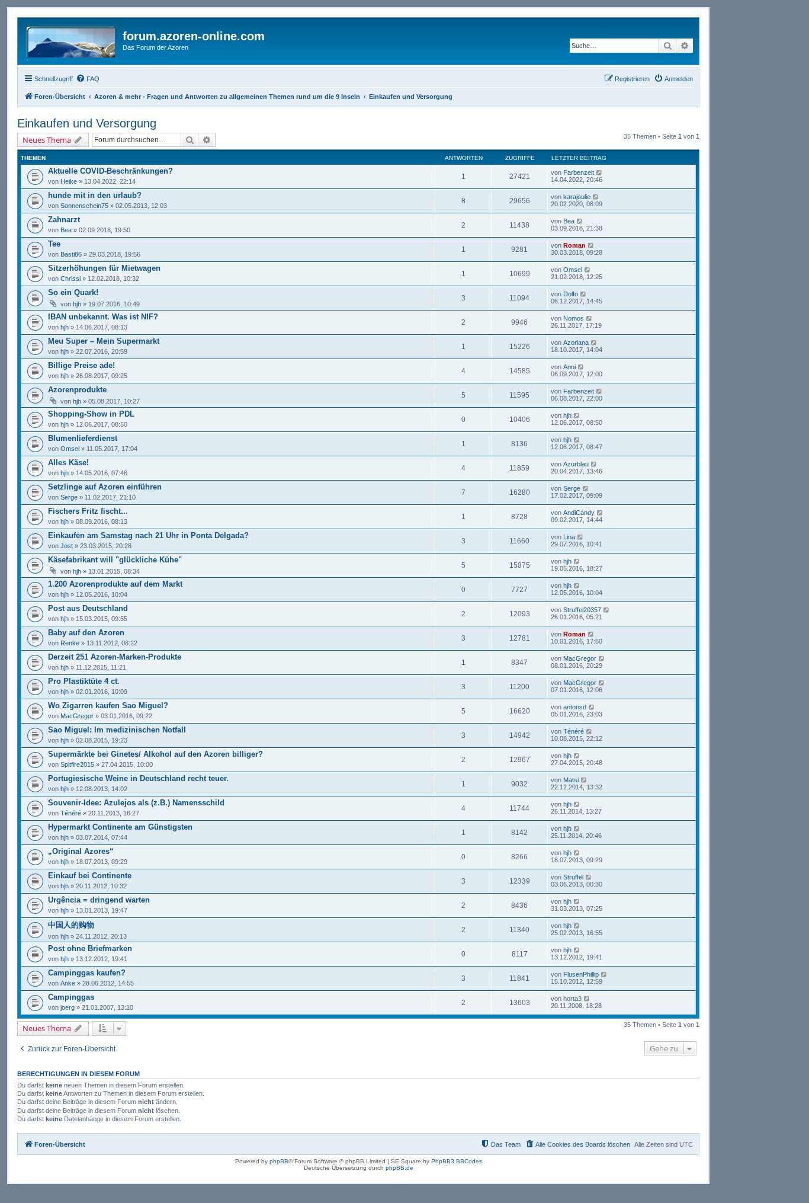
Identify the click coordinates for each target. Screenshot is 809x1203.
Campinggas (71, 997)
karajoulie (576, 196)
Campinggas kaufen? (87, 972)
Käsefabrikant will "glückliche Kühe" (115, 559)
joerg (67, 1007)
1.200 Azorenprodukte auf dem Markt (115, 584)
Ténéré (573, 731)
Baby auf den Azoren (86, 632)
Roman (574, 245)
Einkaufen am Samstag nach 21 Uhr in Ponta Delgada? (148, 535)
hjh (77, 304)
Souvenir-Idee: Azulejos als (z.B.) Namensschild (136, 802)
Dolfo (570, 293)
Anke (67, 983)
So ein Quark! (73, 292)
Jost (66, 545)
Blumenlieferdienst (82, 438)
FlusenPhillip (581, 974)
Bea (66, 229)
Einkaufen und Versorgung (86, 123)
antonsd (574, 707)
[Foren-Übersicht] (72, 40)
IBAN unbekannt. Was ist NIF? (103, 316)
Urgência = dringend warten (99, 899)
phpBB (278, 1161)
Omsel (572, 269)
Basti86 (71, 254)
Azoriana (576, 342)
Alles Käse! (68, 462)
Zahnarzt (64, 219)
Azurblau (576, 464)
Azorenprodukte (77, 389)
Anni (569, 366)
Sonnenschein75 (84, 205)
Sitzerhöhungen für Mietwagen (104, 268)
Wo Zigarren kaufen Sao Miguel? (108, 705)
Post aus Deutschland (88, 608)
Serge (69, 497)
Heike (68, 181)
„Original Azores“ (81, 851)
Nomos (573, 318)
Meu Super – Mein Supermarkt (103, 341)
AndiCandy (579, 512)
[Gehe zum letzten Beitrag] (599, 172)
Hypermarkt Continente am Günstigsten (120, 827)
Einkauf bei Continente (89, 875)
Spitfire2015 (77, 764)
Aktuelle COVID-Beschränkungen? (110, 171)
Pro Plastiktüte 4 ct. (84, 681)
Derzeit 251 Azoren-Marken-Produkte (114, 656)
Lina (569, 536)
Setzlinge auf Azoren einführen (105, 486)
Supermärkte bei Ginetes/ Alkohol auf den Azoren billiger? (155, 754)
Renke (69, 643)
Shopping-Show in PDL (91, 413)
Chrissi (70, 278)
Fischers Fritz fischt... (88, 511)
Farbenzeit (578, 172)
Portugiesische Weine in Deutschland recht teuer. (138, 778)
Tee (54, 243)
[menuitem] (87, 79)
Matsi (571, 779)
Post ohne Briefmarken (90, 948)
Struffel (573, 877)
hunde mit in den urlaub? (95, 195)
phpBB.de (399, 1167)
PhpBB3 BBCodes (456, 1161)
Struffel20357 (582, 609)
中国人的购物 (71, 924)
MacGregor (579, 658)
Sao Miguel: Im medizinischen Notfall (117, 729)
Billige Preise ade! (81, 365)
